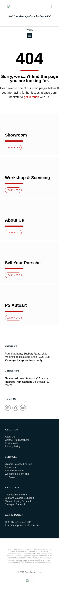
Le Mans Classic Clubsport (19, 497)
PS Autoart (16, 305)
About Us (14, 220)
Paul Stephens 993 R (16, 494)
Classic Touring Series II (18, 501)
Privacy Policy (12, 446)
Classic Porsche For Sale (18, 464)
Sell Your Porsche (22, 262)
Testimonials (11, 443)
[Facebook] (15, 408)
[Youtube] (23, 408)
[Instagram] (8, 408)
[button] (29, 35)
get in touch (31, 97)
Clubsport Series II (15, 504)
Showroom (16, 135)
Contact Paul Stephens (17, 439)
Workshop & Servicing (27, 177)
